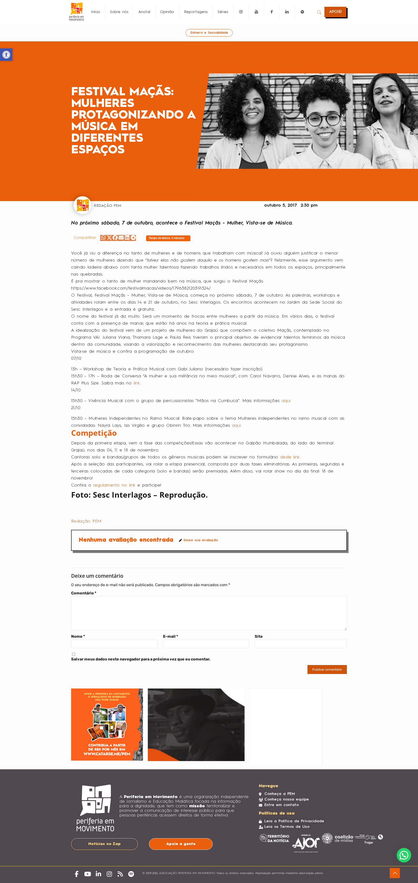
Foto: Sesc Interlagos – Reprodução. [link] (139, 494)
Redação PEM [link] (86, 521)
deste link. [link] (290, 457)
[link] (6, 54)
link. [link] (137, 383)
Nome (78, 636)
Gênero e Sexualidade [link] (209, 32)
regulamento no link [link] (115, 485)
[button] (103, 238)
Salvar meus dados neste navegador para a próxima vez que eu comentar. (140, 659)
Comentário (83, 593)
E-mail (170, 636)
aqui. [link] (286, 401)
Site (259, 636)
